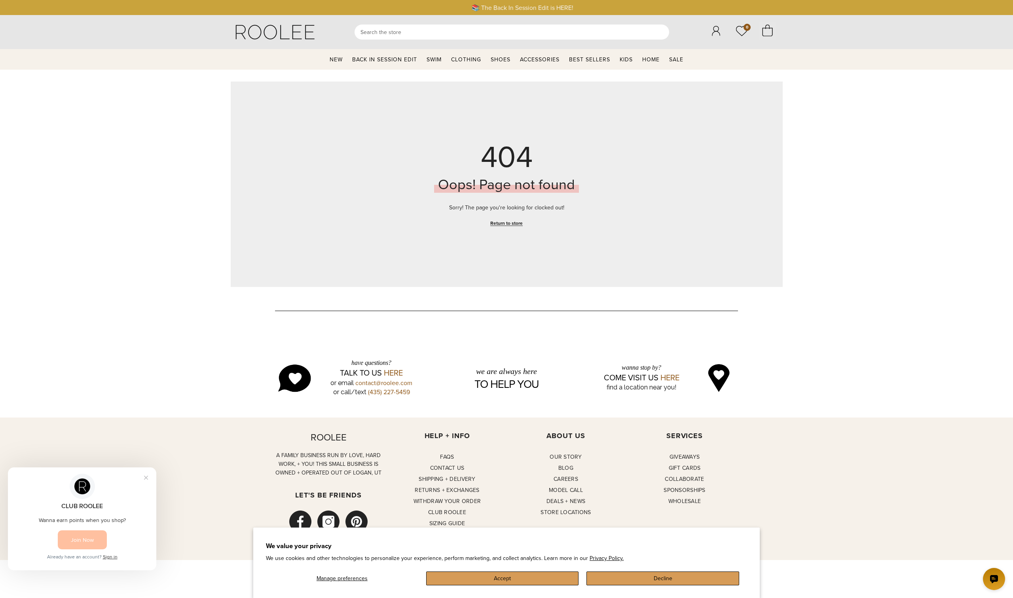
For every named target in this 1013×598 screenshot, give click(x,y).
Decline (663, 578)
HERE (393, 372)
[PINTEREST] (356, 522)
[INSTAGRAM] (328, 522)
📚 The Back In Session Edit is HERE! (507, 7)
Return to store (506, 223)
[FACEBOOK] (300, 522)
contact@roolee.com (383, 382)
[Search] (512, 32)
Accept (502, 578)
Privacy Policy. (607, 558)
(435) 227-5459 (389, 391)
